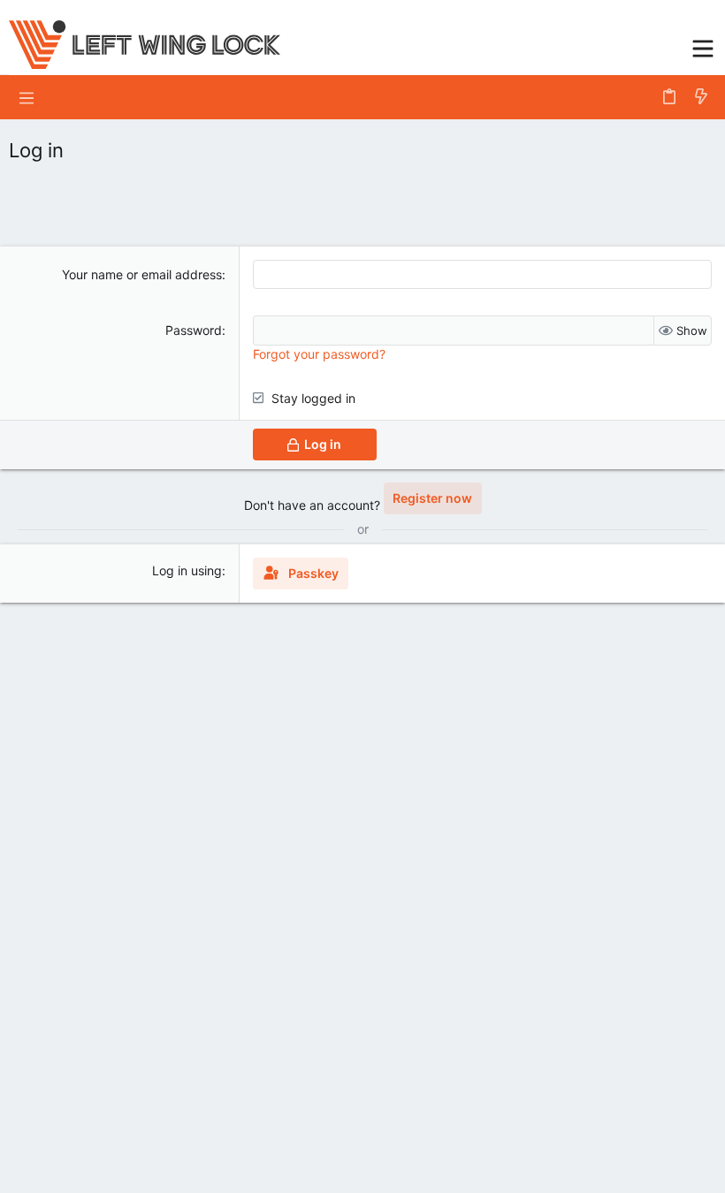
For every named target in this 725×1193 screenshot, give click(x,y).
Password (193, 330)
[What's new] (701, 97)
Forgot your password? (319, 353)
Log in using (187, 570)
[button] (703, 46)
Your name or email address (142, 274)
